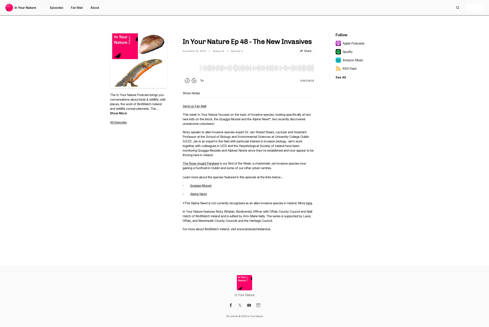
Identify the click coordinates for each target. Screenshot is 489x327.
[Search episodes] (457, 7)
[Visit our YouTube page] (249, 305)
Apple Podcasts (353, 43)
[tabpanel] (248, 174)
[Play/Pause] (190, 68)
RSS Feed (349, 68)
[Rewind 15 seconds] (187, 80)
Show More (118, 113)
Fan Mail (77, 8)
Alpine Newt (198, 194)
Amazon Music (352, 60)
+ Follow (474, 8)
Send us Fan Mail (194, 106)
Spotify (347, 52)
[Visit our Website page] (258, 305)
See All (341, 77)
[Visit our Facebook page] (231, 305)
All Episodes (118, 122)
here (309, 203)
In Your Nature (25, 8)
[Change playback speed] (202, 80)
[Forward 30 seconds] (194, 80)
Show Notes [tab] (191, 93)
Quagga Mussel (200, 185)
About (94, 8)
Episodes (56, 8)
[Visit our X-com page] (240, 305)
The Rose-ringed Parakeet (201, 163)
